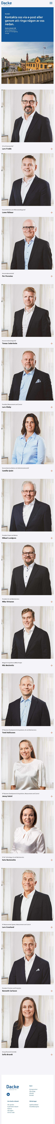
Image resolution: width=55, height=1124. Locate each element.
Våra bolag (32, 1091)
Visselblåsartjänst (34, 1106)
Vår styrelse (10, 1104)
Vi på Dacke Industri (12, 1106)
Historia (9, 1108)
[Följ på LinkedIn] (8, 1094)
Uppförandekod (33, 1104)
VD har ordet (10, 1112)
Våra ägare (10, 1110)
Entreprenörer (33, 1089)
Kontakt (31, 1095)
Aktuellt (31, 1093)
